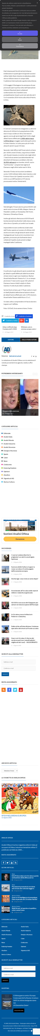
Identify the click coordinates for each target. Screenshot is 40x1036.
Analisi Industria (9, 444)
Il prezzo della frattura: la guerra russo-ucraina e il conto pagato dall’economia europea (23, 569)
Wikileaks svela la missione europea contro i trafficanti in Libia (28, 329)
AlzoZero (7, 475)
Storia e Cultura (9, 482)
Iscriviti (5, 674)
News (5, 461)
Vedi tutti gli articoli (15, 356)
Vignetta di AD (9, 478)
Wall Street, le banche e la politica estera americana (24, 909)
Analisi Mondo (9, 440)
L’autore (11, 339)
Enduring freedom (10, 468)
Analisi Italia (8, 437)
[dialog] (20, 25)
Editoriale (7, 433)
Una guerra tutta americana (11, 411)
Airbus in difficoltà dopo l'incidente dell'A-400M (10, 328)
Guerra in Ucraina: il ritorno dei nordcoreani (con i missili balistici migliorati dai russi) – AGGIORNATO (24, 640)
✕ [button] (37, 3)
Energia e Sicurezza (10, 451)
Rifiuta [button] (20, 40)
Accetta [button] (20, 33)
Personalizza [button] (20, 46)
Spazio (6, 454)
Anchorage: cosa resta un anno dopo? (24, 579)
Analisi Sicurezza (9, 447)
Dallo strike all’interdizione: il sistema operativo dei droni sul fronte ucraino (24, 627)
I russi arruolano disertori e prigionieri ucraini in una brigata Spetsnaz (22, 557)
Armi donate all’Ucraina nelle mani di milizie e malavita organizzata (24, 592)
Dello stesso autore (29, 339)
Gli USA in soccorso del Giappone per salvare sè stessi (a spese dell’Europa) (24, 604)
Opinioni (7, 471)
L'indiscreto (8, 464)
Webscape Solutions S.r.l (23, 1031)
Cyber (6, 458)
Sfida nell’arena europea (14, 816)
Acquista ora (18, 1010)
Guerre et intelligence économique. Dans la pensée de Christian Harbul (25, 898)
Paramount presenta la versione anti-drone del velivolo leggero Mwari (23, 888)
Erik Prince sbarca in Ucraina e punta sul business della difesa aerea (25, 877)
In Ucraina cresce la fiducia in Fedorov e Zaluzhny (21, 615)
